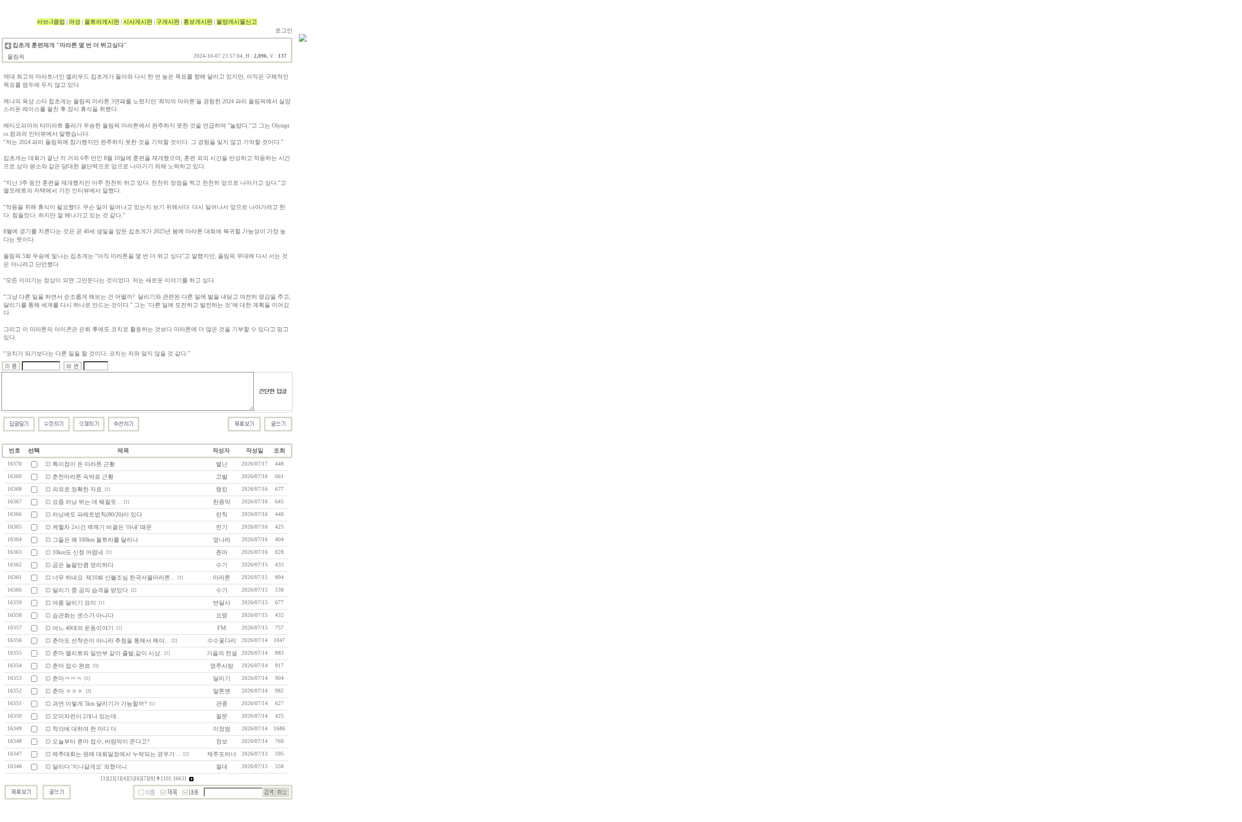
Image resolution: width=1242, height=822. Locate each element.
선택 (34, 450)
